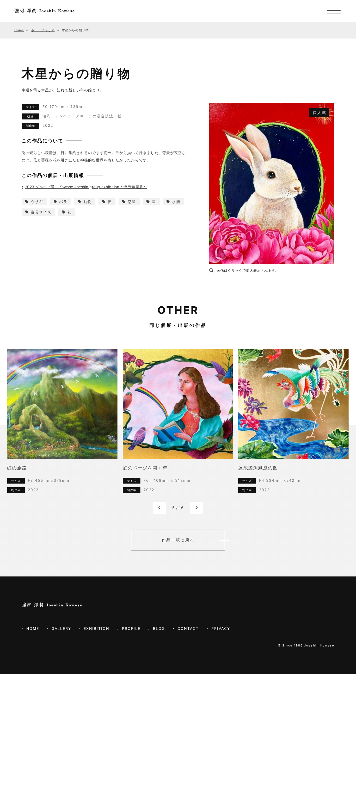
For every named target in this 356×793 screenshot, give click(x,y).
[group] (62, 425)
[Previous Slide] (159, 508)
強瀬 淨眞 (44, 10)
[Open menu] (334, 11)
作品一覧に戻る (178, 540)
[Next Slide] (196, 508)
